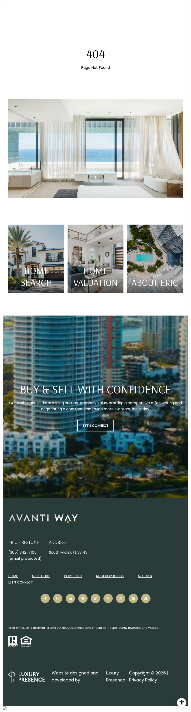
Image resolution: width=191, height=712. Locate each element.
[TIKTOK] (95, 598)
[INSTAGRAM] (57, 598)
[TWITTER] (120, 598)
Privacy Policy (143, 680)
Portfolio (73, 576)
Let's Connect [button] (95, 425)
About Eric (41, 576)
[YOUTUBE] (83, 598)
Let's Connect (20, 582)
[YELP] (108, 598)
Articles (145, 576)
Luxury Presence (115, 676)
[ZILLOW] (145, 598)
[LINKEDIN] (70, 598)
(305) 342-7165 (22, 552)
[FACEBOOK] (45, 598)
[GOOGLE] (133, 598)
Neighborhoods (110, 576)
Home (13, 576)
